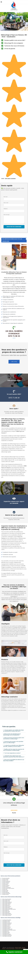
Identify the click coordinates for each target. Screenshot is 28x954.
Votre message (6, 214)
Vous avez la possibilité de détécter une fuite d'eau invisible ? (13, 760)
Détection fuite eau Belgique (20, 948)
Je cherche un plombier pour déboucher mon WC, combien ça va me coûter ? (13, 746)
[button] (14, 731)
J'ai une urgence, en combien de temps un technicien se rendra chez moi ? (13, 730)
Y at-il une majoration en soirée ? (12, 753)
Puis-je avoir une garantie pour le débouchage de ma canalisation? (12, 734)
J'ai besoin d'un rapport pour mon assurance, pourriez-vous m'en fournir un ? (13, 756)
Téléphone (6, 208)
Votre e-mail (6, 202)
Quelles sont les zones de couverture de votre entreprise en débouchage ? (13, 750)
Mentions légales (18, 947)
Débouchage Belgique (10, 948)
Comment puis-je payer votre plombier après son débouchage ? (13, 742)
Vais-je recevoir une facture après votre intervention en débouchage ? (13, 738)
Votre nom (5, 196)
